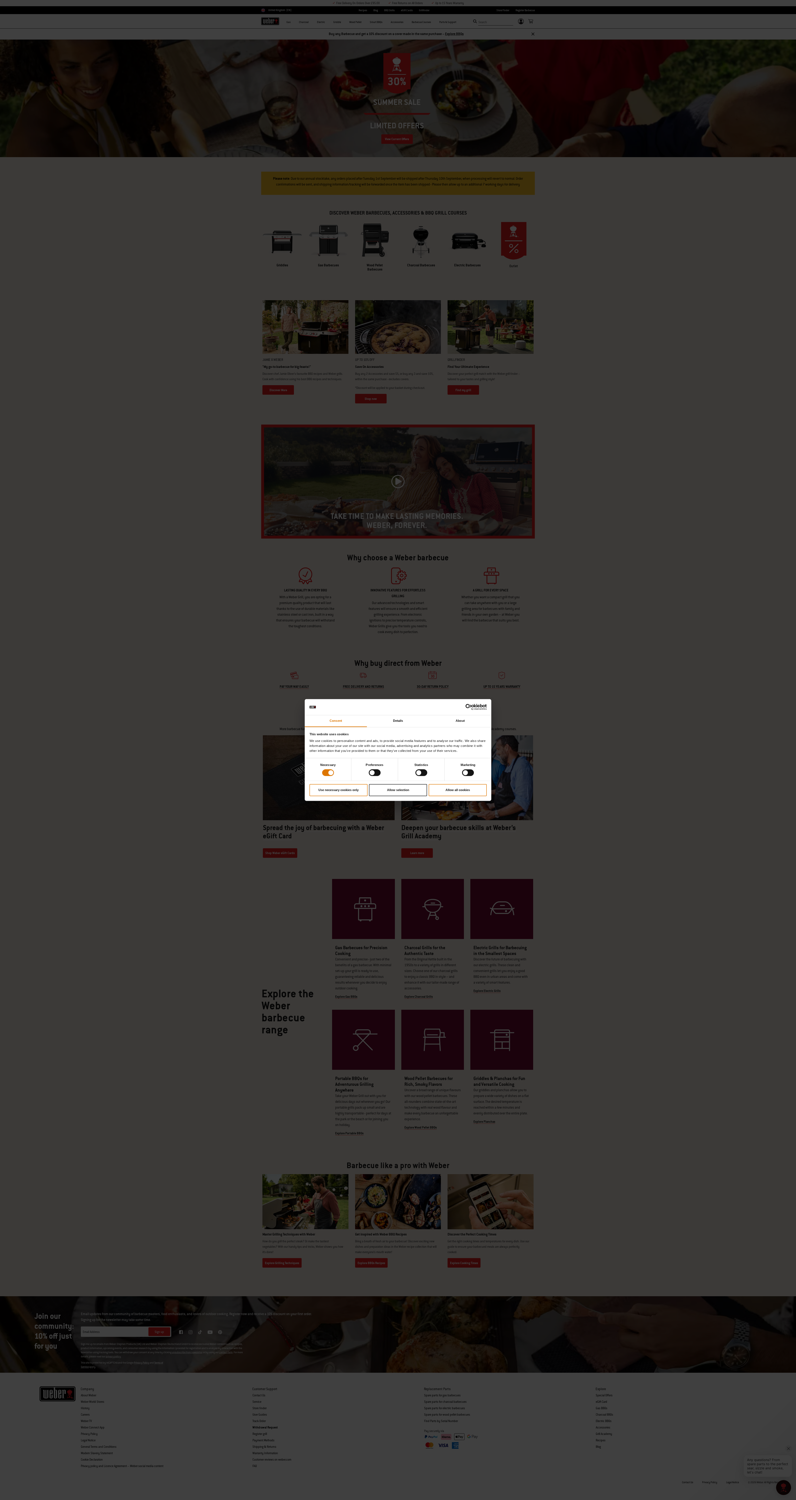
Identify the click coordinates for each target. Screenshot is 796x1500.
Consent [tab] (336, 720)
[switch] (375, 772)
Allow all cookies (457, 790)
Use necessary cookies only (338, 790)
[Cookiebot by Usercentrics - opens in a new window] (468, 707)
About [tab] (460, 720)
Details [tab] (398, 720)
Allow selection (398, 790)
